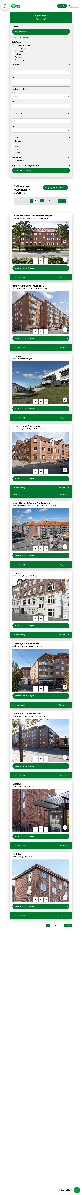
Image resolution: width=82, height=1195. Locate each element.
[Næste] (46, 261)
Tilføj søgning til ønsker (54, 187)
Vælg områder (20, 32)
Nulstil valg (41, 19)
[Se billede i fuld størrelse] (65, 259)
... (52, 200)
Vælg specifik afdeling (23, 170)
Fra (13, 68)
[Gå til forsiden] (16, 6)
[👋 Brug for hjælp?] (77, 1190)
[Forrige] (36, 261)
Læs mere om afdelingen (24, 268)
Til (13, 77)
